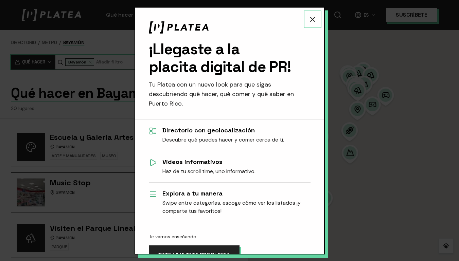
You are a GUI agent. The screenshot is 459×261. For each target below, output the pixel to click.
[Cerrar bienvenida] (312, 19)
